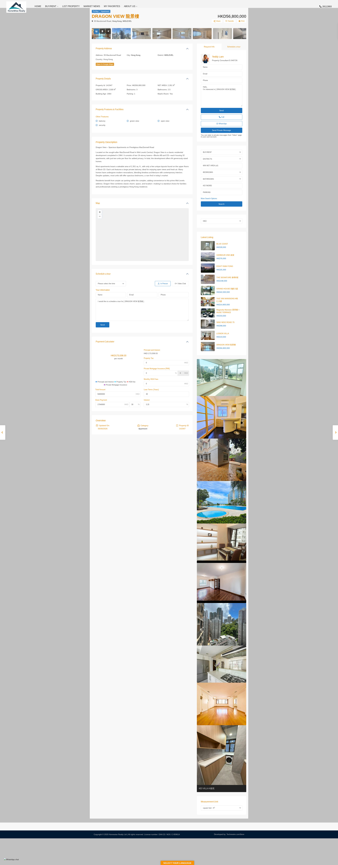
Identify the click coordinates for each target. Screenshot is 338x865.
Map (98, 203)
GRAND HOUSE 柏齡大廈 (227, 289)
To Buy (95, 11)
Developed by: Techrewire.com (227, 834)
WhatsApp (223, 124)
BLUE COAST (222, 244)
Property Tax (149, 358)
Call (222, 117)
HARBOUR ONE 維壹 (225, 255)
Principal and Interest (152, 350)
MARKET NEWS (92, 6)
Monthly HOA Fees (151, 379)
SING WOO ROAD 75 (225, 322)
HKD (204, 221)
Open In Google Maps (105, 64)
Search (221, 204)
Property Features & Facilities (109, 109)
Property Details (103, 79)
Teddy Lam (218, 56)
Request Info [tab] (209, 47)
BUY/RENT (50, 6)
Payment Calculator (105, 341)
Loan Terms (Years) (151, 390)
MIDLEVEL (127, 21)
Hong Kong (117, 21)
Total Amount (100, 390)
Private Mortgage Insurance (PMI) (157, 369)
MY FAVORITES (112, 6)
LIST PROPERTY (71, 6)
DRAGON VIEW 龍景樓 (226, 345)
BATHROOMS (208, 179)
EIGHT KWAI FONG (224, 266)
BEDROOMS (208, 172)
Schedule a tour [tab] (233, 47)
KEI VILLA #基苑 (206, 788)
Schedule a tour (103, 274)
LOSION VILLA (222, 333)
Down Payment (101, 400)
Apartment (105, 11)
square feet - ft (209, 808)
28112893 (327, 6)
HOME (38, 6)
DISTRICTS (207, 159)
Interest (147, 400)
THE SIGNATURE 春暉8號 (227, 277)
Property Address (104, 48)
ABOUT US (129, 6)
